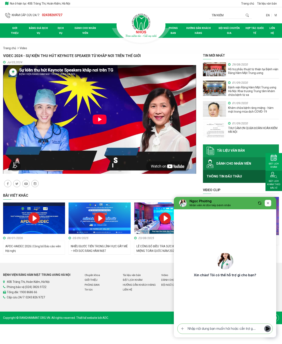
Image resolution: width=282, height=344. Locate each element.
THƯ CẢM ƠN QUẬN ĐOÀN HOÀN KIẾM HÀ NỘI (252, 129)
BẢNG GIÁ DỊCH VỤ (38, 31)
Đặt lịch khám (274, 165)
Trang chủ (247, 3)
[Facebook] (7, 183)
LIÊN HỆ (272, 31)
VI (275, 15)
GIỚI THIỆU (14, 31)
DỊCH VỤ (61, 31)
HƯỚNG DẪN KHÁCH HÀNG (198, 31)
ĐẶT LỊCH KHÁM (132, 279)
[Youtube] (26, 183)
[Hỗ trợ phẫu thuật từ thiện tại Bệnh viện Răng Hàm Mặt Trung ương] (214, 69)
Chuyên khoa (92, 275)
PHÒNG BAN (173, 31)
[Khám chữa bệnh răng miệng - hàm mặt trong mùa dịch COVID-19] (214, 109)
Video (23, 48)
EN (268, 15)
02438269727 (52, 15)
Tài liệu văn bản (267, 3)
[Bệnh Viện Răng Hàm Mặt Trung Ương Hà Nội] (141, 25)
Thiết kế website (87, 317)
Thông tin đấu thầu (224, 176)
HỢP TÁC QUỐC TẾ (254, 31)
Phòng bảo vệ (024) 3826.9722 (26, 287)
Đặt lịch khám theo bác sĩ (273, 184)
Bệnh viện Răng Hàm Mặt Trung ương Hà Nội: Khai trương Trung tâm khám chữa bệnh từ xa (252, 91)
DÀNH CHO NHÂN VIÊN (85, 31)
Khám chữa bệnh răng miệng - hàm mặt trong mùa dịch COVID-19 (251, 109)
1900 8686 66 (28, 292)
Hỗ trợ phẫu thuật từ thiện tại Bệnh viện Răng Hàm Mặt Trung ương (253, 71)
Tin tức (89, 289)
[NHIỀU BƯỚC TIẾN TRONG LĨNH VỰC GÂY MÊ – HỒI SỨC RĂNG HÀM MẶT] (99, 218)
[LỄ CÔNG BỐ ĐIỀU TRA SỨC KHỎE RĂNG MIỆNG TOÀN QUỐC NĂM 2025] (165, 220)
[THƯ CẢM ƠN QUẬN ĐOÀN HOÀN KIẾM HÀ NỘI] (214, 129)
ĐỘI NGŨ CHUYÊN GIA (229, 31)
